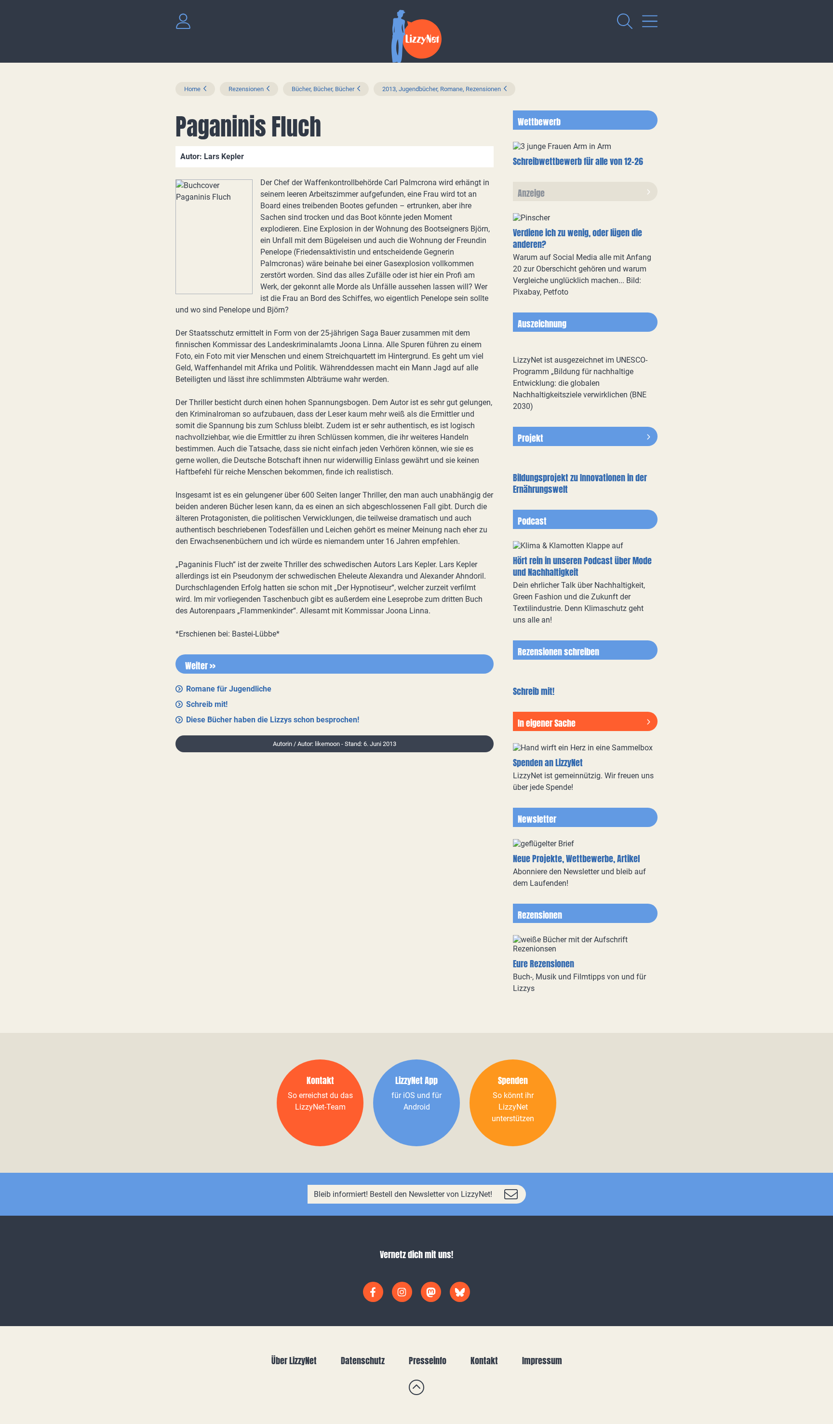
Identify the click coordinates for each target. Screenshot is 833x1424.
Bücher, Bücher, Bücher (323, 89)
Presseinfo (427, 1360)
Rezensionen (246, 89)
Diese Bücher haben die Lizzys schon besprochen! (272, 719)
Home (192, 89)
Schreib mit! (207, 704)
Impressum (542, 1360)
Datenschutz (363, 1360)
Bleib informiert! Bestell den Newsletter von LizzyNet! (403, 1194)
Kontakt (484, 1360)
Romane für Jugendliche (228, 688)
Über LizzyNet (294, 1360)
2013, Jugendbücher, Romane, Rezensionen (441, 89)
